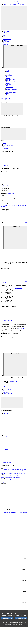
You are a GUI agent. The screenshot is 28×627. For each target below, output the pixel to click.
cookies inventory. (19, 624)
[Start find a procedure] (12, 109)
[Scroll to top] (12, 402)
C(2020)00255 (18, 288)
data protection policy (19, 622)
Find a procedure (4, 101)
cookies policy (8, 624)
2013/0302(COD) (12, 193)
